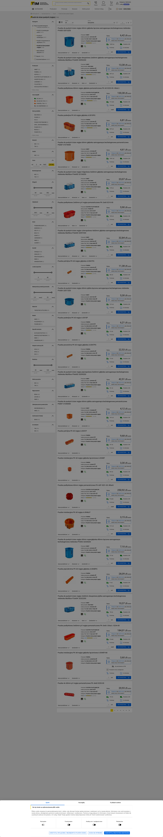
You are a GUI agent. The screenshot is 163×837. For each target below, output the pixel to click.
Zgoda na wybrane (95, 833)
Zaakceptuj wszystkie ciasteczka (117, 833)
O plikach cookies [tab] (115, 802)
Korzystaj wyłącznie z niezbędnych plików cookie (68, 833)
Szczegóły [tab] (81, 802)
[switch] (68, 825)
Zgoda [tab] (47, 802)
